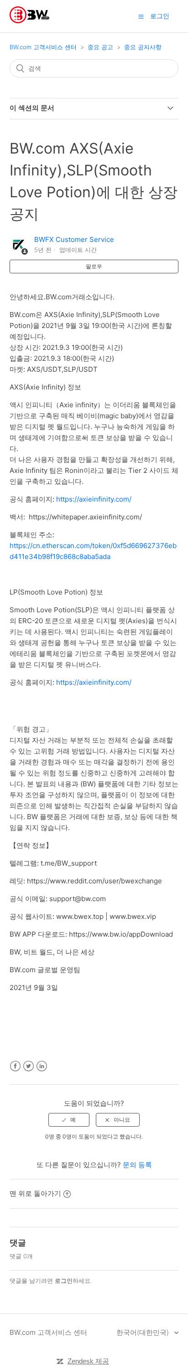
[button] (141, 16)
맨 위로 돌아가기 (35, 1193)
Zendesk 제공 (88, 1361)
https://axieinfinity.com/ (93, 499)
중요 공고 (100, 47)
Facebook (15, 1066)
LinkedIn (41, 1066)
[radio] (68, 1120)
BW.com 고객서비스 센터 (43, 47)
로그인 (64, 1280)
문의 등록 (137, 1164)
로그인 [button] (159, 16)
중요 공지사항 (143, 47)
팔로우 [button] (94, 266)
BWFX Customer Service (74, 239)
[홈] (29, 20)
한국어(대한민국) (143, 1332)
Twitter (28, 1066)
